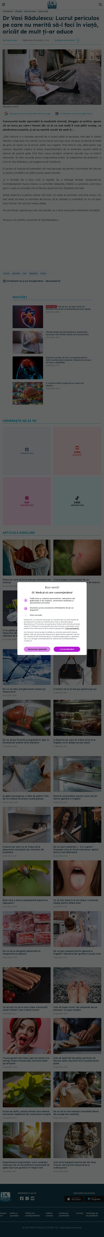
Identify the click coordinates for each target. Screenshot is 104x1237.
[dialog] (52, 618)
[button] (52, 615)
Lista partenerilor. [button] (72, 628)
